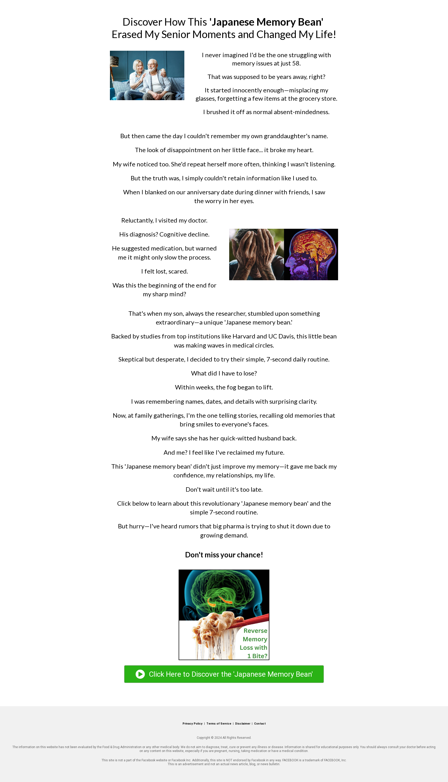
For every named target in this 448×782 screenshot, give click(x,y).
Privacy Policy (192, 723)
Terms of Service (218, 723)
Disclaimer (242, 723)
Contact (260, 723)
